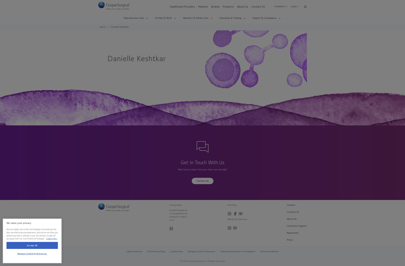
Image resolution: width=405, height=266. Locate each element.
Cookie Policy (51, 238)
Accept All (32, 245)
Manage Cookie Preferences (32, 254)
